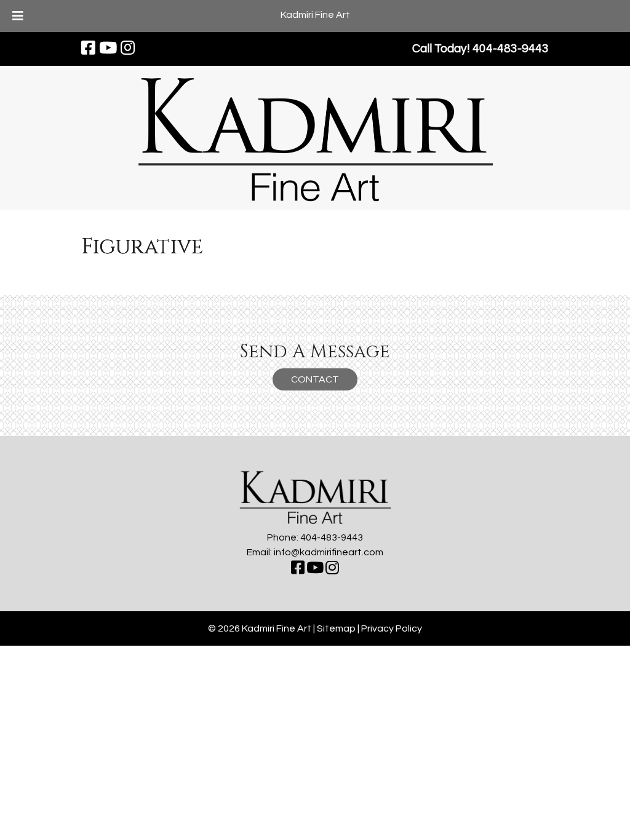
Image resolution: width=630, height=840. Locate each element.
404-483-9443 (331, 537)
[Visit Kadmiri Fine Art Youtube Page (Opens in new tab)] (108, 49)
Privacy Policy (391, 628)
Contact (315, 379)
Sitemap (336, 628)
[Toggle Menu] (18, 16)
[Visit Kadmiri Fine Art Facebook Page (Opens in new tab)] (88, 49)
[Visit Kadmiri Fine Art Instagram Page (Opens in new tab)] (128, 49)
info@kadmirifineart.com (328, 552)
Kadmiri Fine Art (315, 15)
